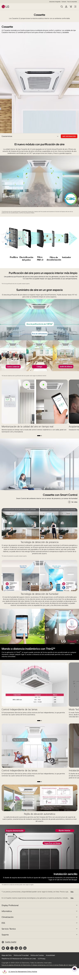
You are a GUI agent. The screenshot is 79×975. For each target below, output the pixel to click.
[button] (38, 435)
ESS (3, 923)
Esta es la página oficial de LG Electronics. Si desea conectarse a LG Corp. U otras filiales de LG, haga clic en (39, 965)
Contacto (64, 1)
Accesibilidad (50, 955)
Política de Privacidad (21, 955)
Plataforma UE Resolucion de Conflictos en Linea (19, 959)
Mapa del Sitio (7, 955)
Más (72, 892)
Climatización (7, 917)
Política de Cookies (37, 955)
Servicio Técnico (9, 929)
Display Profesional (10, 905)
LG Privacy (41, 959)
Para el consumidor (72, 1)
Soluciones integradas (54, 1)
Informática (7, 911)
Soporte (5, 934)
